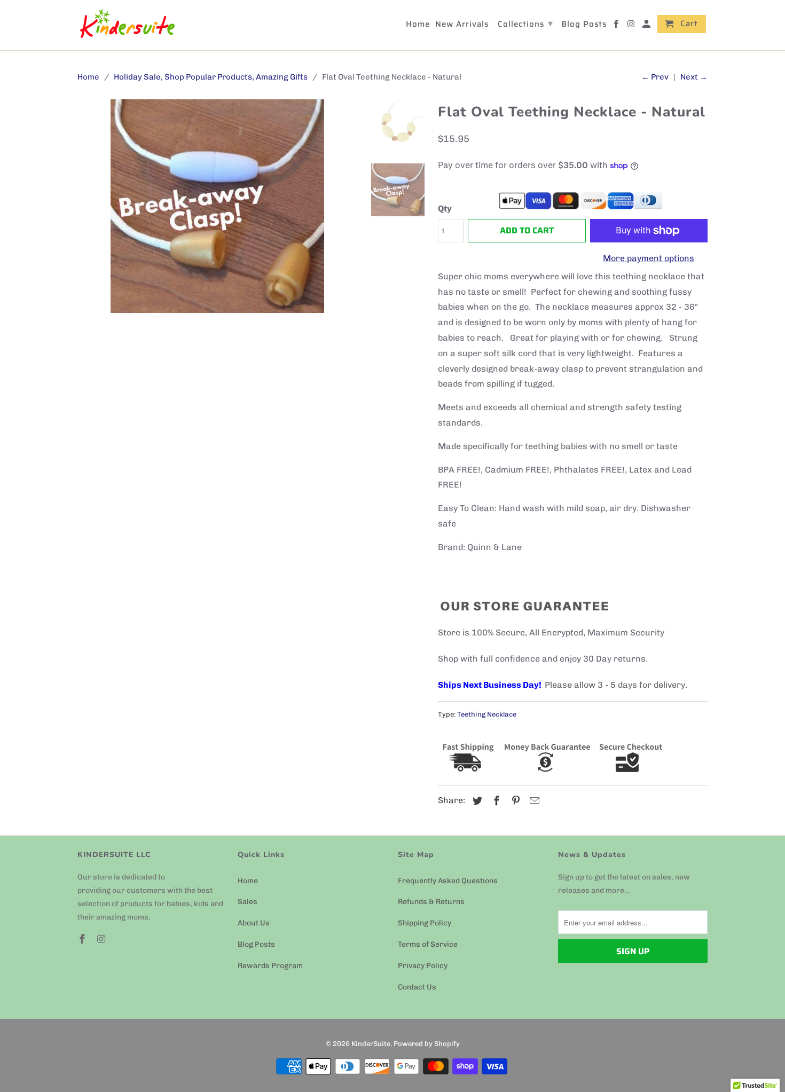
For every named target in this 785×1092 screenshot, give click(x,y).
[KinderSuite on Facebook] (83, 939)
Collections (525, 23)
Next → (694, 77)
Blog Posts (256, 944)
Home (248, 880)
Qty (445, 208)
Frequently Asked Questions (448, 880)
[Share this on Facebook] (495, 801)
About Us (254, 923)
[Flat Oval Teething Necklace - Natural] (217, 206)
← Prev (655, 77)
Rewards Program (270, 965)
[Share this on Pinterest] (514, 801)
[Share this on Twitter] (475, 801)
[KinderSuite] (126, 25)
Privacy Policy (423, 965)
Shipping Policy (424, 923)
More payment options (648, 258)
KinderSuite (370, 1044)
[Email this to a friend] (532, 801)
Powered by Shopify (427, 1044)
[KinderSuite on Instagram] (102, 939)
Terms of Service (428, 944)
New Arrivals (462, 25)
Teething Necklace (486, 714)
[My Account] (647, 26)
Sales (247, 901)
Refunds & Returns (431, 901)
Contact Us (417, 987)
